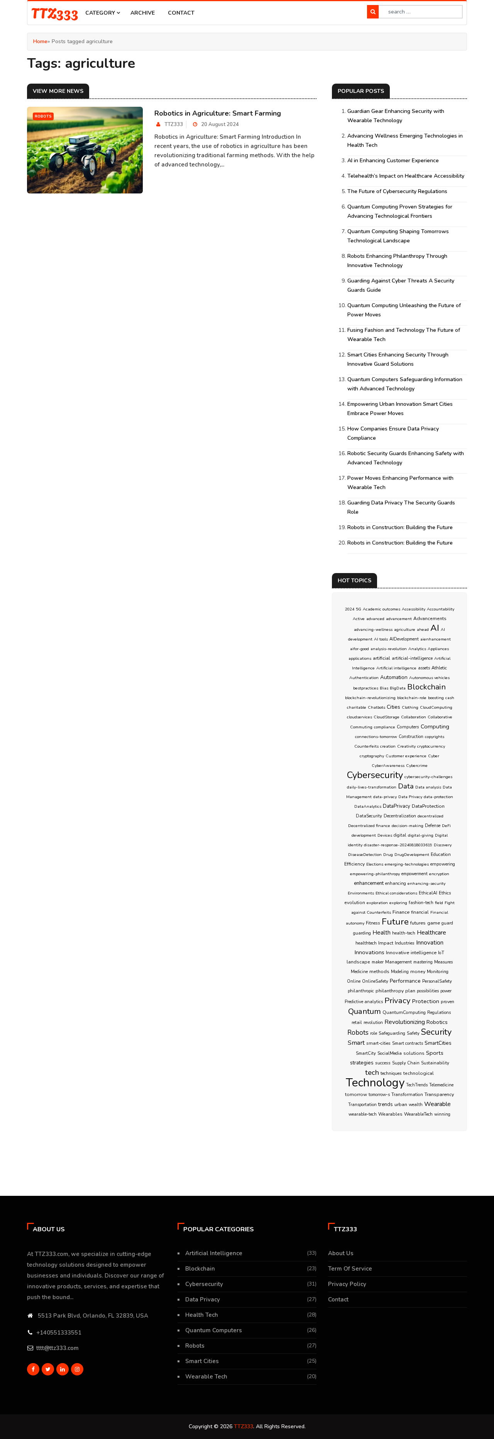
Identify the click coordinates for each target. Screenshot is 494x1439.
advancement (399, 619)
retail (357, 1022)
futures (418, 923)
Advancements (430, 618)
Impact (385, 943)
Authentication (364, 678)
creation (388, 746)
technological (418, 1073)
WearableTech (418, 1114)
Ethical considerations (396, 893)
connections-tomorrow (376, 737)
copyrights (434, 737)
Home (40, 41)
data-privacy (385, 797)
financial (420, 912)
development (364, 835)
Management (398, 962)
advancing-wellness (373, 629)
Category (101, 13)
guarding (362, 933)
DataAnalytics (367, 806)
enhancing (395, 883)
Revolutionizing (404, 1022)
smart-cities (378, 1043)
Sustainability (435, 1063)
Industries (404, 943)
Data (406, 786)
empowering (442, 864)
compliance (384, 727)
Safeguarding (392, 1033)
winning (442, 1114)
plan (410, 991)
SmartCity (366, 1053)
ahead (423, 629)
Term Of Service (350, 1269)
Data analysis (428, 787)
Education (441, 854)
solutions (414, 1053)
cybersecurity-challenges (428, 777)
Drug (388, 854)
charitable (356, 707)
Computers (408, 727)
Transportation (362, 1105)
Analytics (417, 649)
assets (424, 668)
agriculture (404, 629)
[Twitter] (48, 1369)
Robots (358, 1032)
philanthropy (390, 991)
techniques (391, 1073)
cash (449, 698)
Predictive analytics (364, 1002)
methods (379, 971)
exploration (377, 903)
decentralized (430, 816)
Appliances (438, 649)
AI (434, 628)
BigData (398, 688)
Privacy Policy (347, 1284)
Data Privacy (410, 797)
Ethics (445, 893)
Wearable (437, 1104)
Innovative (397, 952)
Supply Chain (406, 1063)
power (446, 991)
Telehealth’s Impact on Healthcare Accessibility (405, 176)
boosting (436, 698)
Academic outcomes (381, 609)
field (439, 903)
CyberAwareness (388, 765)
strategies (362, 1062)
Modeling (400, 972)
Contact (181, 13)
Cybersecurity (375, 775)
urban (400, 1104)
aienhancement (435, 639)
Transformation (407, 1094)
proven (447, 1002)
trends (385, 1104)
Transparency (439, 1094)
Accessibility (413, 609)
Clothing (410, 707)
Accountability (440, 609)
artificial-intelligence (412, 658)
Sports (434, 1053)
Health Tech (201, 1315)
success (383, 1063)
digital (400, 835)
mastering (423, 962)
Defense (432, 826)
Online (353, 981)
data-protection (438, 797)
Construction (411, 737)
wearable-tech (363, 1114)
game (433, 923)
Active (359, 619)
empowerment (414, 874)
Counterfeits (366, 746)
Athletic (439, 668)
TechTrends (417, 1085)
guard (447, 923)
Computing (435, 726)
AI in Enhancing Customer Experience (393, 160)
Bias (384, 688)
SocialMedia (389, 1053)
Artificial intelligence (396, 668)
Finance (400, 912)
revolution (373, 1022)
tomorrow (356, 1094)
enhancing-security (426, 883)
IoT (441, 953)
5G (358, 609)
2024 (349, 609)
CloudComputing (436, 707)
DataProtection (428, 806)
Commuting (361, 727)
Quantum (364, 1011)
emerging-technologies (407, 864)
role (373, 1033)
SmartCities (438, 1043)
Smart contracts (407, 1043)
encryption (439, 874)
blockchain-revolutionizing (370, 698)
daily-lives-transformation (371, 787)
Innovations (369, 952)
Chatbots (376, 707)
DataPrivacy (396, 806)
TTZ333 (54, 12)
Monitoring (437, 971)
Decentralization (400, 816)
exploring (398, 903)
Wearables (390, 1114)
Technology (375, 1082)
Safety (413, 1033)
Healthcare (431, 932)
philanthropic (361, 991)
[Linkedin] (62, 1369)
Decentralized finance (369, 826)
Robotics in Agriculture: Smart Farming (217, 113)
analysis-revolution (388, 649)
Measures (443, 962)
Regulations (439, 1012)
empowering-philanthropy (375, 874)
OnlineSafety (375, 981)
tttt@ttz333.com (57, 1348)
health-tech (403, 933)
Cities (393, 707)
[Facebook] (33, 1369)
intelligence (423, 952)
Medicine (359, 972)
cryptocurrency (431, 746)
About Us (341, 1253)
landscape (358, 962)
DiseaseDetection (365, 854)
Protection (425, 1001)
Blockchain (426, 687)
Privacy (397, 1000)
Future (395, 922)
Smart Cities (202, 1361)
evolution (354, 902)
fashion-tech (421, 903)
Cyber (433, 756)
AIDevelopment (404, 639)
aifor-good (359, 649)
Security (436, 1032)
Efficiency (354, 864)
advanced (375, 619)
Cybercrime (417, 765)
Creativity (406, 746)
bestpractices (365, 688)
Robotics (437, 1022)
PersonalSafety (437, 981)
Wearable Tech (206, 1376)
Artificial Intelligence (213, 1253)
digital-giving (420, 835)
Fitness (373, 923)
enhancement (369, 883)
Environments (361, 893)
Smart (356, 1042)
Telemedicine (441, 1085)
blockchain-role (411, 698)
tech (372, 1072)
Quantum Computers (213, 1330)
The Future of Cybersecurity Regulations (397, 191)
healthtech (366, 943)
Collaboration (413, 717)
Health (381, 932)
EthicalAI (428, 893)
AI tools (381, 639)
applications (360, 658)
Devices (384, 835)
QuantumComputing (404, 1012)
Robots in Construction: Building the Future (400, 527)
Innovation (429, 942)
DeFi (446, 826)
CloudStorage (386, 717)
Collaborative (440, 717)
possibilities (428, 991)
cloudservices (359, 717)
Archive (142, 13)
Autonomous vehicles (429, 678)
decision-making (407, 826)
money (417, 971)
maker (378, 962)
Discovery (443, 845)
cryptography (372, 756)
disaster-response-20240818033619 (398, 845)
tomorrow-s (379, 1095)
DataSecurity (369, 816)
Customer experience (406, 756)
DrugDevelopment (411, 854)
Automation (394, 677)
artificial (381, 658)
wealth (416, 1105)
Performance (405, 981)
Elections (374, 864)
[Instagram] (77, 1369)
